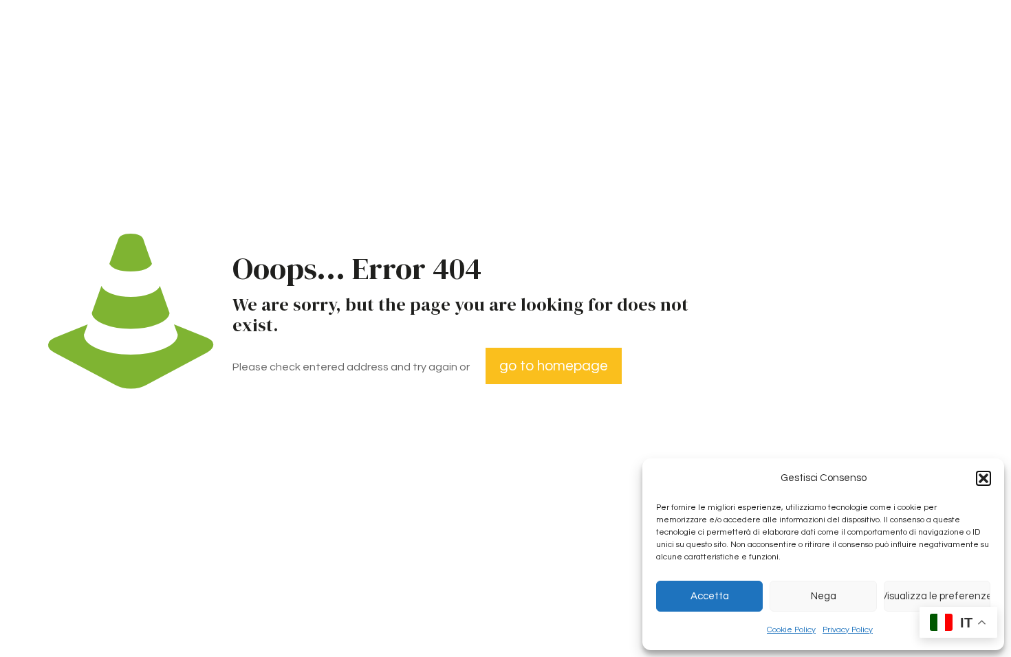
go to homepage (553, 366)
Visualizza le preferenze (937, 596)
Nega (823, 596)
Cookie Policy (791, 629)
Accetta (710, 596)
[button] (983, 478)
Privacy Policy (848, 629)
